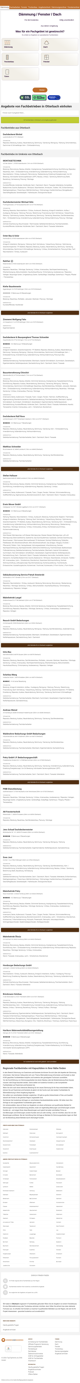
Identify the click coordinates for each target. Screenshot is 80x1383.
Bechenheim (33, 1169)
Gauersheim (33, 1161)
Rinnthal (32, 1255)
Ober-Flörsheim (60, 1220)
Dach (56, 1338)
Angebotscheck (44, 7)
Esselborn (58, 1236)
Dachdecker (32, 1345)
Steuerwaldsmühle (34, 1157)
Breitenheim (6, 1192)
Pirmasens (32, 1212)
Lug (57, 1224)
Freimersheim (33, 1173)
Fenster (24, 7)
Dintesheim (59, 1248)
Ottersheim (32, 1248)
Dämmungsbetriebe (35, 1341)
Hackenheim (59, 1200)
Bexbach (58, 1165)
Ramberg (32, 1236)
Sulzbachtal (6, 1157)
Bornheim (5, 1236)
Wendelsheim (59, 1157)
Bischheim (5, 1240)
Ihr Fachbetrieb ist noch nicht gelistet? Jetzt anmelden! (40, 1056)
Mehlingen (5, 1177)
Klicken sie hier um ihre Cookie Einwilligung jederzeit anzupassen (17, 1374)
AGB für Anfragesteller (35, 1350)
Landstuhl (5, 1181)
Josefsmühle (6, 1259)
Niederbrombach (60, 1228)
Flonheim (58, 1252)
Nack (31, 1224)
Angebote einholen (9, 1324)
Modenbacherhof (34, 1200)
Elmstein (5, 1196)
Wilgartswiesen (7, 1248)
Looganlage (33, 1228)
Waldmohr (5, 1228)
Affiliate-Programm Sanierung (38, 1338)
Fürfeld (31, 1177)
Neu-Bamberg (59, 1161)
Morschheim (6, 1255)
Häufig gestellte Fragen (11, 1319)
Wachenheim (33, 1208)
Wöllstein (58, 1244)
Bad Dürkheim (33, 1192)
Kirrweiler (5, 1169)
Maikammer (59, 1212)
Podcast (31, 1366)
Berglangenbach (34, 1188)
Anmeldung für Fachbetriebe (38, 1336)
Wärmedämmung (14, 1300)
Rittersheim (6, 1252)
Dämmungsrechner (59, 7)
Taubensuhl (33, 1220)
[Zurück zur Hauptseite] (13, 1334)
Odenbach (5, 1188)
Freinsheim (59, 1177)
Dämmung (4, 7)
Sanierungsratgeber (61, 1345)
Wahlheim (58, 1192)
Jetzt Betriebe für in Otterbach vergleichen (40, 307)
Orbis (4, 1224)
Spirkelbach (59, 1169)
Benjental (32, 1232)
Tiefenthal (5, 1208)
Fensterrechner (74, 7)
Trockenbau (32, 7)
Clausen (5, 1200)
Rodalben (5, 1232)
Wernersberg (59, 1240)
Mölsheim (58, 1188)
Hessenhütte (6, 1204)
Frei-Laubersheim (34, 1252)
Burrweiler (58, 1255)
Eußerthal (32, 1244)
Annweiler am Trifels (8, 1216)
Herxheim (32, 1216)
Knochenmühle (60, 1196)
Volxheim (58, 1216)
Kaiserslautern (6, 1161)
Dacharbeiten (15, 7)
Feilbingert (5, 1244)
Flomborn (58, 1232)
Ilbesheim (5, 1212)
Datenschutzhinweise (35, 1348)
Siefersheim (59, 1185)
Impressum (32, 1355)
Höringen (5, 1165)
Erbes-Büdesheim (60, 1173)
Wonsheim (32, 1259)
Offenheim (32, 1196)
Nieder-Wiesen (33, 1165)
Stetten (31, 1181)
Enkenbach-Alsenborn (8, 1185)
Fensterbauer (32, 1343)
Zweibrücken (59, 1181)
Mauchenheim (33, 1204)
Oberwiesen (6, 1220)
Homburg (32, 1185)
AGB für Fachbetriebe (35, 1352)
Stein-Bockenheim (34, 1240)
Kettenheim (59, 1208)
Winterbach (6, 1173)
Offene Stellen (33, 1368)
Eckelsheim (59, 1204)
